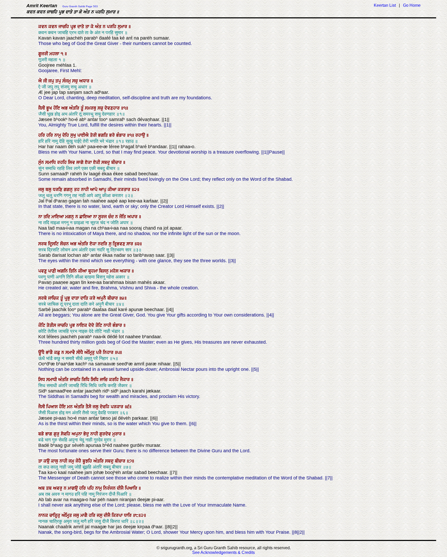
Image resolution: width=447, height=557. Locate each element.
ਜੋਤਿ (123, 217)
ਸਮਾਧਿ (51, 162)
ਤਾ (88, 27)
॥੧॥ (131, 135)
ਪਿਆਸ (52, 407)
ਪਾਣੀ (52, 271)
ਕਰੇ (93, 298)
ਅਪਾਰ (133, 217)
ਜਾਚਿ (104, 380)
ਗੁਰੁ (57, 434)
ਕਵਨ (43, 27)
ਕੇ (93, 27)
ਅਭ (65, 108)
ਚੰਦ (111, 217)
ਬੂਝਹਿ (88, 461)
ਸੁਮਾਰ (123, 27)
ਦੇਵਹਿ (105, 407)
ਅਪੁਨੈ (102, 298)
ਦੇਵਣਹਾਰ (113, 108)
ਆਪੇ (94, 189)
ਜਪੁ (51, 81)
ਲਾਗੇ (80, 162)
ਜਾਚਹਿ (64, 27)
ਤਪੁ (58, 81)
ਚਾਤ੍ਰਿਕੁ (55, 515)
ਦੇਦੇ (91, 325)
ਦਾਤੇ (81, 27)
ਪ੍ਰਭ (73, 27)
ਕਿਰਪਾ (118, 515)
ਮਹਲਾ (55, 54)
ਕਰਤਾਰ (125, 189)
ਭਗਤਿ (103, 135)
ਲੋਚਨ (65, 244)
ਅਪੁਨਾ (77, 434)
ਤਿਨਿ (73, 271)
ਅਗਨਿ (63, 271)
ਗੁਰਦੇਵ (105, 434)
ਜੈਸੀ (42, 108)
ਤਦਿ (47, 217)
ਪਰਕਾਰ (118, 407)
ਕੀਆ (113, 189)
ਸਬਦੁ (106, 162)
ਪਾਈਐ (83, 135)
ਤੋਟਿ (99, 325)
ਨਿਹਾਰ (109, 352)
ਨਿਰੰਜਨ (110, 488)
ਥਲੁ (49, 189)
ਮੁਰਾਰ (117, 434)
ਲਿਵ (72, 162)
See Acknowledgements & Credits (223, 552)
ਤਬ (49, 488)
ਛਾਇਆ (86, 217)
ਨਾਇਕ (82, 325)
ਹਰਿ (42, 135)
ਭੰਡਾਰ (121, 135)
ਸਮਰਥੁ (91, 108)
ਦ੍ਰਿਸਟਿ (54, 244)
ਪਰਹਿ (112, 27)
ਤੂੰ (83, 108)
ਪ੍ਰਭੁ (67, 298)
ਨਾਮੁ (58, 135)
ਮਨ (70, 407)
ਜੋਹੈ (79, 461)
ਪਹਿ (91, 488)
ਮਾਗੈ (84, 515)
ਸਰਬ (43, 244)
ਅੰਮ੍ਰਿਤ (67, 515)
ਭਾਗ (49, 434)
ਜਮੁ (72, 461)
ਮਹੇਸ (115, 271)
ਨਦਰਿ (103, 244)
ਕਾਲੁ (55, 461)
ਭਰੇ (112, 135)
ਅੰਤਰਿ (75, 108)
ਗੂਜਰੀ (43, 54)
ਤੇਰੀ (94, 135)
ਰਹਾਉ (140, 135)
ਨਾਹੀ (85, 189)
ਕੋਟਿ (42, 325)
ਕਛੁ (57, 352)
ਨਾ (40, 217)
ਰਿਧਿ (86, 380)
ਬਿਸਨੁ (104, 271)
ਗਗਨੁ (69, 189)
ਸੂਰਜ (103, 217)
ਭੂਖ (49, 108)
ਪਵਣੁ (43, 271)
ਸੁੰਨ (41, 162)
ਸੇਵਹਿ (66, 434)
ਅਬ (42, 488)
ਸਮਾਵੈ (70, 352)
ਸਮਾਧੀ (52, 380)
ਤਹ (77, 189)
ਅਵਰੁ (58, 488)
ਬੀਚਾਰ (117, 162)
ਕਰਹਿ (114, 380)
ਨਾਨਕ (43, 515)
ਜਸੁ (100, 515)
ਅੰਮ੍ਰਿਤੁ (90, 352)
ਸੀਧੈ (80, 352)
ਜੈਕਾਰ (125, 380)
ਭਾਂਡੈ (50, 352)
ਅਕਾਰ (126, 271)
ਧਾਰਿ (128, 515)
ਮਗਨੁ (70, 217)
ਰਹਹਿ (62, 162)
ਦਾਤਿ (85, 298)
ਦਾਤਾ (75, 298)
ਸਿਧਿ (95, 380)
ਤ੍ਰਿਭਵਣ (119, 244)
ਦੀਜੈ (121, 488)
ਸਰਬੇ (43, 298)
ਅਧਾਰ (85, 81)
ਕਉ (47, 461)
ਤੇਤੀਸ (52, 325)
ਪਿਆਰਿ (132, 488)
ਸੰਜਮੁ (67, 81)
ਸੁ (111, 244)
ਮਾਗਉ (73, 488)
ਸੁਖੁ (73, 135)
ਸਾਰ (130, 244)
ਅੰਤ (99, 27)
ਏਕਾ (89, 162)
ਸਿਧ (42, 380)
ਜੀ (45, 81)
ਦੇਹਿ (66, 135)
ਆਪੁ (103, 189)
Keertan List (385, 5)
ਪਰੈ (99, 352)
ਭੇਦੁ (86, 434)
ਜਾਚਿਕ (54, 298)
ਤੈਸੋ (89, 407)
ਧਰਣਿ (58, 189)
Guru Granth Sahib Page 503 (80, 6)
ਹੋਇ (57, 108)
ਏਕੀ (97, 162)
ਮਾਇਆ (58, 217)
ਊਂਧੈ (42, 352)
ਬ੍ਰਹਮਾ (93, 271)
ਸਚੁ (75, 81)
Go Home (412, 5)
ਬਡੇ (41, 434)
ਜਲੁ (42, 189)
